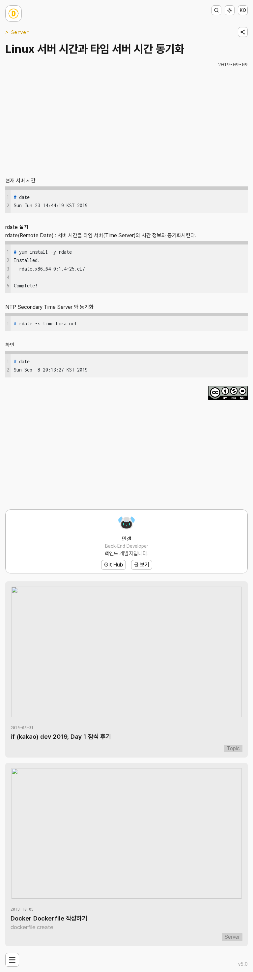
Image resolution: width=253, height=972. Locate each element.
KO (243, 10)
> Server (17, 32)
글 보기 (141, 565)
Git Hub (113, 565)
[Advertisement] (126, 122)
